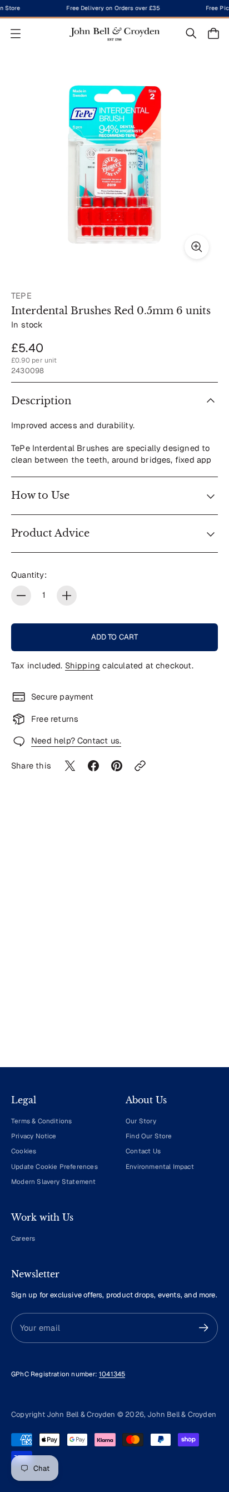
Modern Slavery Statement (53, 1181)
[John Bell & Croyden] (114, 33)
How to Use (40, 495)
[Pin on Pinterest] (117, 766)
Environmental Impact (160, 1166)
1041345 (112, 1374)
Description (41, 401)
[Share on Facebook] (93, 766)
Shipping (83, 665)
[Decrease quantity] (21, 596)
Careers (23, 1238)
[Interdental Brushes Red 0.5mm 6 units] (114, 164)
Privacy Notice (34, 1136)
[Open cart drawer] (213, 33)
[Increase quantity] (67, 596)
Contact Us (143, 1151)
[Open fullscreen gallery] (197, 247)
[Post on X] (70, 766)
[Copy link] (140, 766)
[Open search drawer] (191, 33)
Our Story (141, 1121)
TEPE (21, 295)
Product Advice (50, 533)
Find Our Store (149, 1136)
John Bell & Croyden (181, 1414)
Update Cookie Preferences (54, 1166)
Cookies (23, 1151)
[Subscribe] (204, 1327)
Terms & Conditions (41, 1121)
